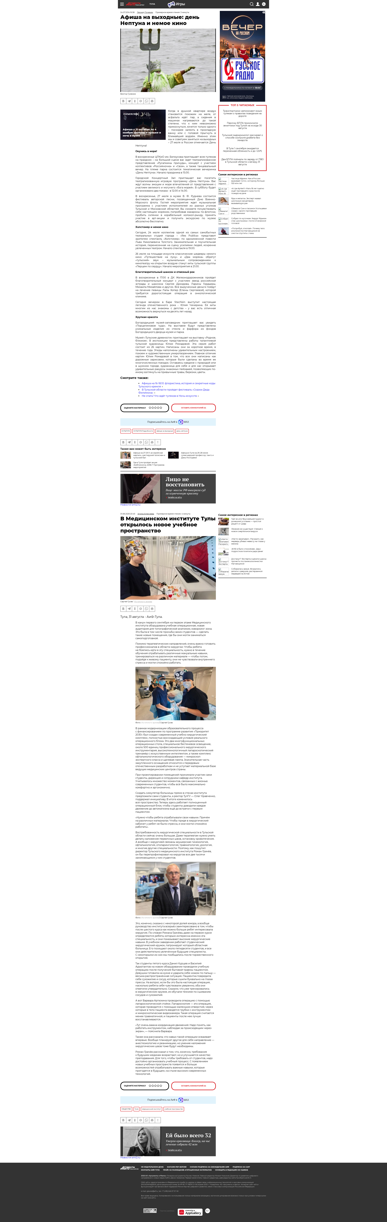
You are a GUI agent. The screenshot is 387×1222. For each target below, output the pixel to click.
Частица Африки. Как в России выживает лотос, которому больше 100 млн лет (248, 180)
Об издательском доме (152, 1167)
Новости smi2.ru (130, 504)
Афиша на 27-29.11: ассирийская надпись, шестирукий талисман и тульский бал (149, 455)
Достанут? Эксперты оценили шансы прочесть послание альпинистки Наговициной (248, 561)
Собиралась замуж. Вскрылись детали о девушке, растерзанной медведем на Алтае (246, 571)
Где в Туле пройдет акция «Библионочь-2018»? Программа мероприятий (148, 464)
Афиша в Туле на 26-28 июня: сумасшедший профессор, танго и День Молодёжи (197, 455)
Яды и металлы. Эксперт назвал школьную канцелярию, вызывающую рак (246, 200)
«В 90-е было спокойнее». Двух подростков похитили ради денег (247, 550)
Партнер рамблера (167, 1211)
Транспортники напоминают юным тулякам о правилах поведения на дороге (242, 113)
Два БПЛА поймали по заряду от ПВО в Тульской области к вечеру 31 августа (242, 162)
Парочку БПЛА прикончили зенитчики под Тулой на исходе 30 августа (242, 126)
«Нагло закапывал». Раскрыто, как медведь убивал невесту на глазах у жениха (248, 541)
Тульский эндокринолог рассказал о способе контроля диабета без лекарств (242, 138)
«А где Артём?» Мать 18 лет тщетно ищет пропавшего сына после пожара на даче (247, 190)
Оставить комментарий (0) (193, 408)
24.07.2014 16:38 (127, 12)
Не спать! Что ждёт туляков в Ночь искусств (169, 395)
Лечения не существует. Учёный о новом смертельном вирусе (247, 530)
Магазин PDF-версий (176, 1167)
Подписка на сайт (241, 1167)
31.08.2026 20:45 (127, 514)
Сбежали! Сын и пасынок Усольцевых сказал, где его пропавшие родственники (249, 210)
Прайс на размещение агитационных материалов (187, 1170)
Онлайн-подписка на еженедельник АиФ (209, 1167)
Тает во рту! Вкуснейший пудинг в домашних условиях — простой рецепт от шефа (247, 521)
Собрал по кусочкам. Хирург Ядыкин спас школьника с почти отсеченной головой (248, 220)
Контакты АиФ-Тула (150, 1170)
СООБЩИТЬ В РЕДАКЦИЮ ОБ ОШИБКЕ (231, 1170)
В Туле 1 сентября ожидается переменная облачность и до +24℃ (242, 149)
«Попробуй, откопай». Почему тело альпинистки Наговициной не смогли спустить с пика (248, 230)
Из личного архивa (143, 601)
